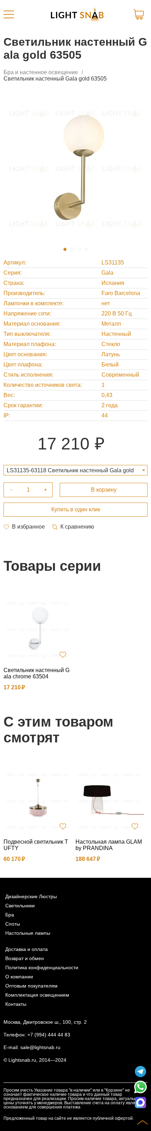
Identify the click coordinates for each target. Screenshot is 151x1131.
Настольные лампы (27, 933)
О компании (19, 976)
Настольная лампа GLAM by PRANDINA (109, 845)
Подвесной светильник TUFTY (36, 845)
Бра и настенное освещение (41, 72)
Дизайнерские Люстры (31, 896)
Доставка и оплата (26, 949)
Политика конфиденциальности (41, 967)
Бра (9, 915)
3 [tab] (79, 249)
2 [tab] (72, 249)
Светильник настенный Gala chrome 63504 (37, 673)
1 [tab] (65, 249)
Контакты (15, 1004)
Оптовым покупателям (31, 986)
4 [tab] (86, 249)
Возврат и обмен (24, 958)
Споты (12, 924)
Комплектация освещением (37, 995)
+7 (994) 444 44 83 (48, 1034)
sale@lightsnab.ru (40, 1047)
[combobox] (75, 470)
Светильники (20, 905)
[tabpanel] (75, 168)
